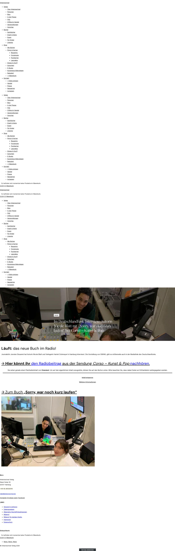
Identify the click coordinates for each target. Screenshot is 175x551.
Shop (5, 45)
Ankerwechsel (4, 3)
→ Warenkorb (11, 76)
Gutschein (10, 65)
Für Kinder (10, 40)
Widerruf (6, 514)
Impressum (7, 520)
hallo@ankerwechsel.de (8, 494)
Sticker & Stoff (12, 63)
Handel (9, 83)
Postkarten (15, 58)
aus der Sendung (106, 363)
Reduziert (10, 73)
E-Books (10, 68)
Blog (8, 14)
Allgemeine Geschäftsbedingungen (15, 512)
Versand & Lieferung (10, 507)
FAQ (8, 19)
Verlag (6, 7)
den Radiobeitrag (46, 363)
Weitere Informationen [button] (87, 382)
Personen (10, 12)
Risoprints (14, 53)
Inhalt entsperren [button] (87, 377)
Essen (9, 37)
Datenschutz (8, 522)
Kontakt (6, 78)
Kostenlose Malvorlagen (15, 71)
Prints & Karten (12, 50)
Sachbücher (11, 32)
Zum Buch (41, 392)
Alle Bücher (11, 48)
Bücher (6, 30)
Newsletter (11, 88)
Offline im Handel (13, 22)
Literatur (10, 42)
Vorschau (10, 27)
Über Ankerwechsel (13, 9)
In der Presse (11, 17)
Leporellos (14, 60)
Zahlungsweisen (9, 509)
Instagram (10, 91)
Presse (9, 86)
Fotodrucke (15, 55)
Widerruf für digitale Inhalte (13, 517)
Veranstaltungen (12, 25)
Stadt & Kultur (12, 35)
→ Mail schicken (12, 81)
